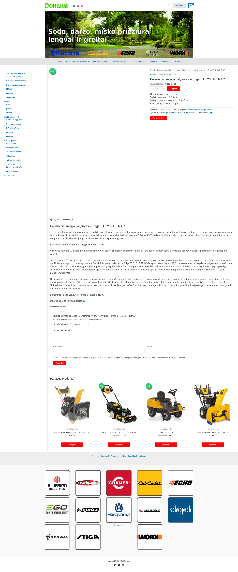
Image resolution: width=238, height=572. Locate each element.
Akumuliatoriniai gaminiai (76, 61)
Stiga (211, 113)
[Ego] (57, 510)
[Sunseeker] (119, 526)
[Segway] (57, 537)
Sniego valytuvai (177, 70)
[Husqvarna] (119, 510)
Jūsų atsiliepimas (62, 330)
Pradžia (59, 61)
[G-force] (88, 510)
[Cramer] (119, 483)
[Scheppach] (180, 510)
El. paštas (149, 346)
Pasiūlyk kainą (158, 118)
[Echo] (180, 483)
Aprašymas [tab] (55, 220)
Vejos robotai (138, 61)
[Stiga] (88, 537)
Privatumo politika (118, 456)
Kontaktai (105, 456)
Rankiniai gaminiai (100, 61)
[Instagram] (78, 5)
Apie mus (95, 456)
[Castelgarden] (88, 483)
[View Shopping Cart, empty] (190, 5)
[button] (169, 5)
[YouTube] (81, 5)
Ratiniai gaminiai (119, 61)
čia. (84, 301)
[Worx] (149, 537)
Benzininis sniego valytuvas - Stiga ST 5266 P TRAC (174, 113)
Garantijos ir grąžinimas (136, 456)
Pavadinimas (59, 346)
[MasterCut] (149, 510)
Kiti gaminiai (166, 61)
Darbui (152, 61)
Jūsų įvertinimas (62, 324)
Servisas (178, 61)
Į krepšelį (173, 89)
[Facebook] (74, 5)
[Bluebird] (57, 483)
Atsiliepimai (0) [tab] (67, 220)
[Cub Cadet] (149, 483)
